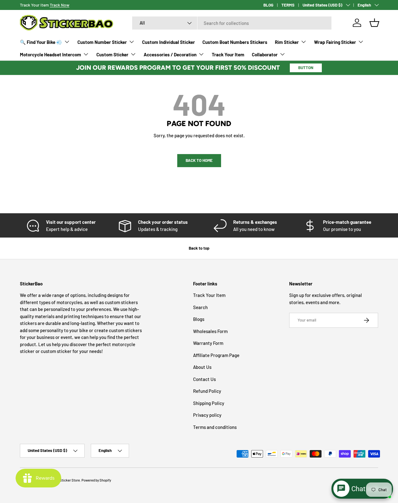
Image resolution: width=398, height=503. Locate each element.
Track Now (59, 4)
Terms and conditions (215, 427)
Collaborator (265, 54)
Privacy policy (207, 415)
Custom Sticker (112, 54)
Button (305, 67)
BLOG (268, 4)
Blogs (198, 319)
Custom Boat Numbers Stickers (234, 42)
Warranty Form (208, 343)
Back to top (199, 248)
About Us (202, 367)
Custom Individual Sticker (168, 42)
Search (200, 307)
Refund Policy (207, 391)
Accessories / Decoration (170, 54)
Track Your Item (228, 54)
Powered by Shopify (96, 480)
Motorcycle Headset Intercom (50, 54)
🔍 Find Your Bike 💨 (41, 42)
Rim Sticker (287, 42)
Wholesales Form (210, 331)
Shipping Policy (208, 403)
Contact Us (204, 379)
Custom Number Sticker (102, 42)
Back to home (199, 160)
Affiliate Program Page (216, 355)
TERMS (287, 4)
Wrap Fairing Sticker (335, 42)
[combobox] (231, 23)
